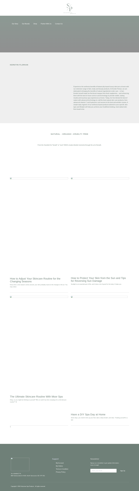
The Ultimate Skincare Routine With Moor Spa (36, 396)
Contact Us (59, 24)
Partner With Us (46, 24)
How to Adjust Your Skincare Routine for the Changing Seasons (35, 280)
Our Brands (26, 24)
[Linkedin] (125, 486)
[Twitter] (120, 486)
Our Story (15, 24)
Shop (35, 24)
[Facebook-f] (114, 486)
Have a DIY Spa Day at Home (88, 414)
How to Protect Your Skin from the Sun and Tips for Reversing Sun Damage (98, 279)
